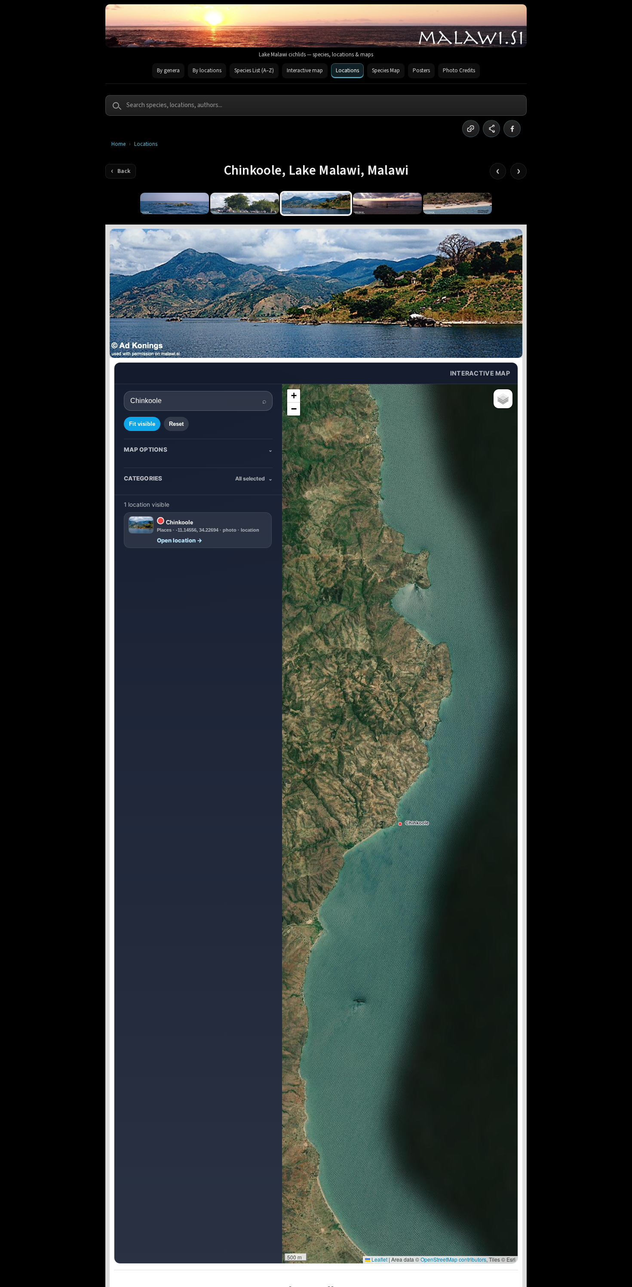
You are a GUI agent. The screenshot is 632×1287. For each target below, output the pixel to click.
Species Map (386, 70)
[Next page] (518, 171)
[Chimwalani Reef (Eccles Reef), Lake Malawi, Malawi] (174, 203)
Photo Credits (459, 70)
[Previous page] (498, 171)
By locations (207, 70)
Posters (421, 70)
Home (118, 144)
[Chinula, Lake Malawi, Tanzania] (457, 203)
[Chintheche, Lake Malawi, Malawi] (387, 203)
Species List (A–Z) (254, 70)
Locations (347, 70)
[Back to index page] (120, 171)
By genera (168, 70)
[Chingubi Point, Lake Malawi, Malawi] (244, 203)
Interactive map (305, 70)
